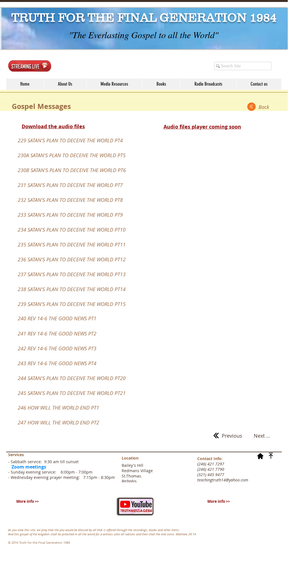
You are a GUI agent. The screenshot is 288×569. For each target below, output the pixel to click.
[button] (114, 84)
